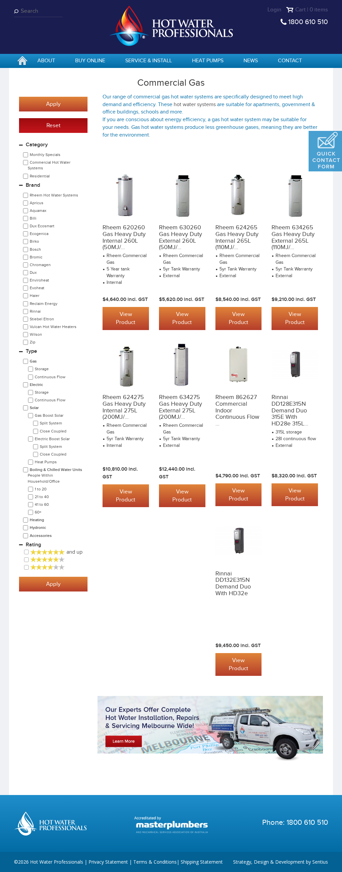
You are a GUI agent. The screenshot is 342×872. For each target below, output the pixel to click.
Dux (33, 272)
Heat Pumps (207, 61)
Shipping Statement (202, 862)
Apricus (36, 203)
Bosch (35, 249)
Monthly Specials (45, 154)
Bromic (36, 257)
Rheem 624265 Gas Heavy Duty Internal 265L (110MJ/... (237, 237)
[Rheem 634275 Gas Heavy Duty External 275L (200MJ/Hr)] (182, 364)
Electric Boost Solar (52, 439)
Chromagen (40, 264)
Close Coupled (53, 431)
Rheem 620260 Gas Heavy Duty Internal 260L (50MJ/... (124, 237)
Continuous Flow (50, 377)
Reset (53, 125)
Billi (33, 218)
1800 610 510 (308, 22)
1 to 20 (40, 489)
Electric (36, 384)
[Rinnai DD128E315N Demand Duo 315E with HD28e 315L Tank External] (295, 364)
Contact (290, 61)
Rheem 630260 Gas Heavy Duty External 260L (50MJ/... (180, 237)
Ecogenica (39, 233)
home (22, 61)
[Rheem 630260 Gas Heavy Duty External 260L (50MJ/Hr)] (182, 194)
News (250, 61)
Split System (51, 423)
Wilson (36, 334)
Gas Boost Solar (49, 415)
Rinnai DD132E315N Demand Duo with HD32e (233, 583)
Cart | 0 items (311, 9)
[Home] (171, 25)
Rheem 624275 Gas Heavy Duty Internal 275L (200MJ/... (124, 407)
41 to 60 (42, 504)
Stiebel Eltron (42, 319)
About (46, 61)
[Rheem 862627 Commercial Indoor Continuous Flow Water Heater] (238, 364)
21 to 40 (42, 496)
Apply (53, 104)
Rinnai (35, 311)
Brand (33, 185)
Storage (42, 369)
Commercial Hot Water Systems (49, 165)
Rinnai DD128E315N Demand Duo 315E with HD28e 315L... (290, 410)
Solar (34, 407)
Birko (34, 241)
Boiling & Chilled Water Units (55, 475)
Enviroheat (39, 280)
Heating (37, 520)
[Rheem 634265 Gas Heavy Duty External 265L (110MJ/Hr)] (295, 194)
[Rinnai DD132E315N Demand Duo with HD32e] (238, 540)
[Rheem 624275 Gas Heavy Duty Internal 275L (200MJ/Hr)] (126, 364)
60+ (38, 512)
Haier (34, 295)
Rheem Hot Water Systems (54, 195)
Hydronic (38, 527)
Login (274, 9)
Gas (33, 361)
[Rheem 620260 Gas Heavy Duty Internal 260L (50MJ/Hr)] (126, 194)
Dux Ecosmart (42, 226)
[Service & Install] (210, 728)
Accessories (41, 535)
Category (37, 145)
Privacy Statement (108, 862)
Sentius (320, 862)
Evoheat (37, 288)
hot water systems (195, 104)
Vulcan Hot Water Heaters (53, 326)
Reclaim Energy (43, 303)
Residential (40, 176)
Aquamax (38, 210)
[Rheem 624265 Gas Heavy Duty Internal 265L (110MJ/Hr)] (238, 194)
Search (17, 11)
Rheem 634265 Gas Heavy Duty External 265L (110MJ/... (293, 237)
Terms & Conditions (155, 862)
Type (31, 351)
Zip (32, 342)
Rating (33, 545)
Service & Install (148, 61)
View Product (125, 318)
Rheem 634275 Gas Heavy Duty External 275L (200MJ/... (180, 407)
